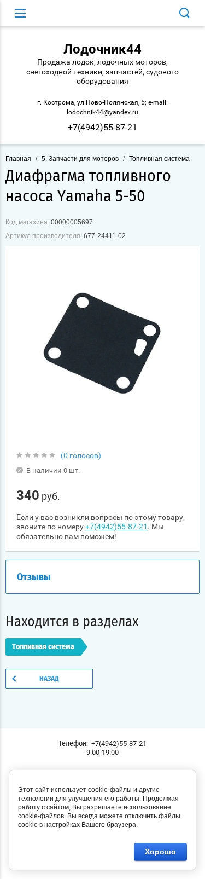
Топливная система (159, 159)
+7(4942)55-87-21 (102, 127)
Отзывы (34, 577)
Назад (49, 679)
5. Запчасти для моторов (80, 159)
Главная (18, 159)
